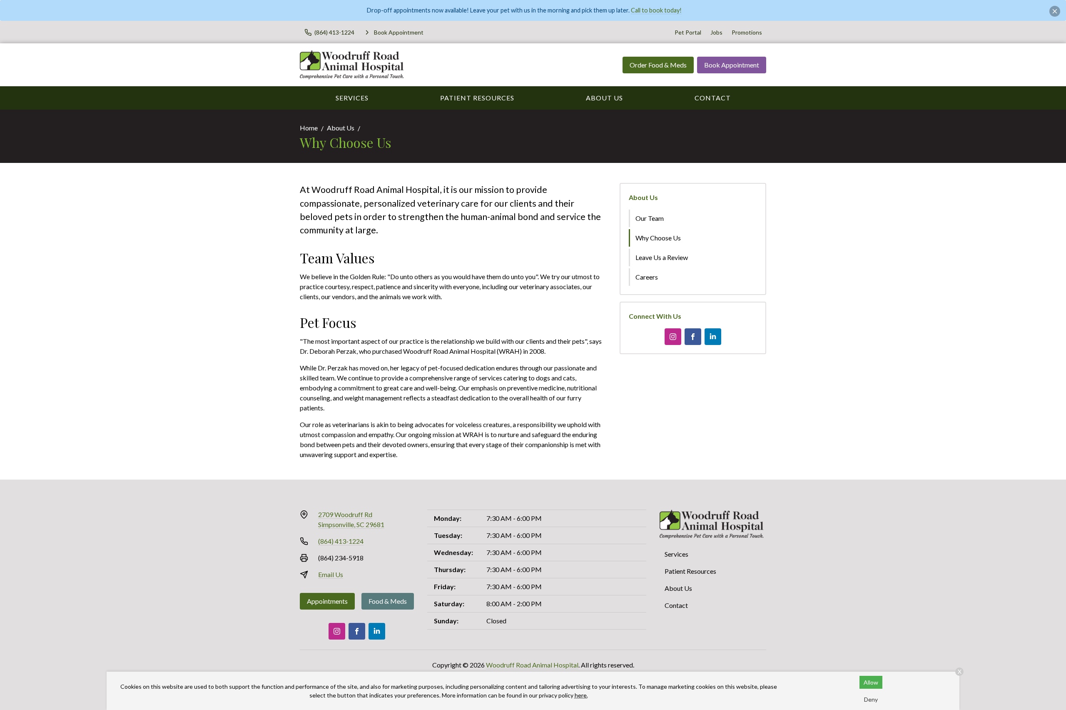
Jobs (716, 32)
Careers (646, 277)
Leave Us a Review (661, 257)
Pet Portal (688, 32)
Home (309, 128)
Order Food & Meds (658, 65)
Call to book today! (656, 10)
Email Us (330, 574)
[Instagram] (673, 336)
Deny (871, 699)
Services (352, 98)
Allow (871, 682)
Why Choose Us (658, 238)
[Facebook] (693, 336)
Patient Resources (477, 98)
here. (581, 695)
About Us (604, 98)
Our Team (649, 218)
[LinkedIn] (713, 336)
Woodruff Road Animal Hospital (532, 665)
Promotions (747, 32)
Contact (713, 98)
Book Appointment (731, 65)
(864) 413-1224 (341, 541)
